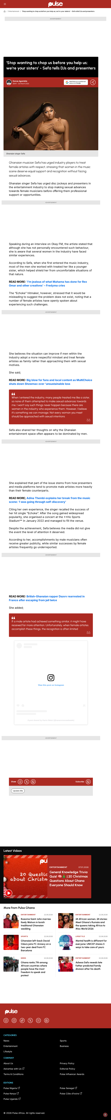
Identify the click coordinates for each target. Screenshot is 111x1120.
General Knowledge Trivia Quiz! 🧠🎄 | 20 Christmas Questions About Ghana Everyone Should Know (69, 878)
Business (64, 1046)
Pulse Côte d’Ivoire (69, 1093)
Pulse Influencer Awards (72, 1074)
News (23, 958)
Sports (24, 936)
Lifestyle (80, 936)
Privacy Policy (67, 1063)
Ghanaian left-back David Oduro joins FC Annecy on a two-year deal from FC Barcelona (36, 945)
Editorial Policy (67, 1068)
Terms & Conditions (13, 1074)
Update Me (18, 791)
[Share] (93, 82)
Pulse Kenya (10, 1093)
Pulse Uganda (11, 1099)
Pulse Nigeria (10, 1088)
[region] (55, 901)
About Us (8, 1063)
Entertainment (13, 11)
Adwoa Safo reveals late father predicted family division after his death (89, 965)
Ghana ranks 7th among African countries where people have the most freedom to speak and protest (34, 969)
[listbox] (55, 901)
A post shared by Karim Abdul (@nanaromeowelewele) (51, 720)
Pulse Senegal (67, 1088)
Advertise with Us (12, 1068)
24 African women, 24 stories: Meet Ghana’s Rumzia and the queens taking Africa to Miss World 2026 (91, 924)
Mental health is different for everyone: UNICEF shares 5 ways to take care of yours (91, 944)
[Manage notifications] (105, 1115)
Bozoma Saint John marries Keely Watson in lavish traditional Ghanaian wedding (36, 924)
